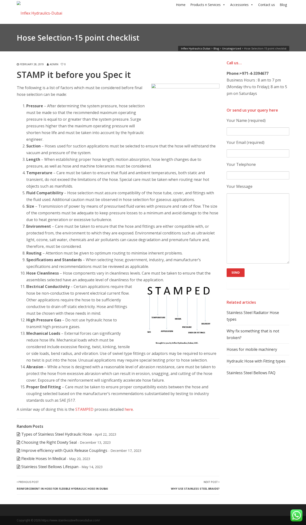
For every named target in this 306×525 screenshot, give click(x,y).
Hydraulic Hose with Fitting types (256, 361)
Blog (283, 4)
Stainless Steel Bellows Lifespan (49, 466)
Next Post (195, 485)
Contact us (266, 4)
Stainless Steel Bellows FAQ (251, 372)
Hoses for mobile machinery (252, 349)
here (129, 409)
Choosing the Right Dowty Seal (49, 442)
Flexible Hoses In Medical (43, 458)
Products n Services (205, 4)
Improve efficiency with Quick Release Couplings (64, 450)
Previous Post (62, 485)
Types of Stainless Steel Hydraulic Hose (56, 434)
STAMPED (84, 409)
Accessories (239, 4)
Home (181, 4)
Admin (54, 64)
